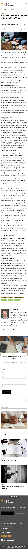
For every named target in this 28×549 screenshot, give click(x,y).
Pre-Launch (4, 300)
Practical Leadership (19, 297)
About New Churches (20, 513)
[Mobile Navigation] (25, 4)
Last (3, 379)
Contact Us (5, 528)
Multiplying (17, 300)
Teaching (10, 297)
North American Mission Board (11, 546)
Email (3, 383)
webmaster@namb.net (8, 526)
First (3, 374)
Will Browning (4, 20)
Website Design (10, 547)
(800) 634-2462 (6, 521)
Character (4, 297)
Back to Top (14, 496)
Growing (11, 300)
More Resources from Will (9, 329)
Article (2, 13)
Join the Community (7, 513)
